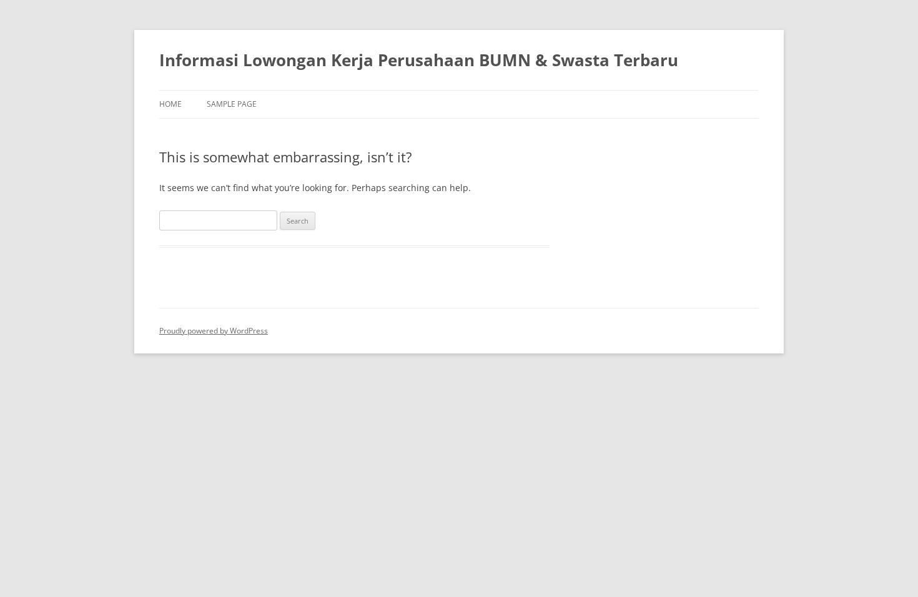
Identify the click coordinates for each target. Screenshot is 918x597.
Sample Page (232, 104)
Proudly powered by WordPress (213, 330)
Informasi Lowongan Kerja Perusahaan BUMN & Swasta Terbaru (418, 60)
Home (170, 104)
